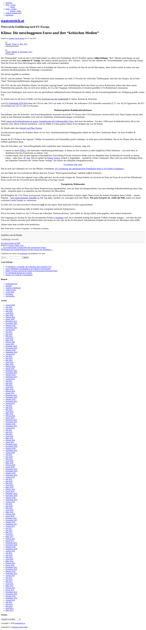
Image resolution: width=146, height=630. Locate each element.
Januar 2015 (9, 590)
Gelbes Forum (10, 290)
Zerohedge (9, 294)
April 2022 (9, 412)
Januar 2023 (9, 393)
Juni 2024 (9, 358)
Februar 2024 (10, 366)
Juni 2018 (9, 506)
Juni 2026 (9, 309)
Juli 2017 (8, 528)
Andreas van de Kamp (11, 235)
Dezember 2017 (11, 518)
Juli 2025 (8, 332)
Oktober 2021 (10, 424)
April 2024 (9, 362)
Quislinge (59, 217)
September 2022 (11, 401)
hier (28, 158)
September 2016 (11, 549)
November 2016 (11, 545)
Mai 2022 (8, 410)
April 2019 (9, 485)
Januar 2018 (9, 516)
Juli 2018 (8, 504)
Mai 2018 (8, 508)
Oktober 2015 (10, 571)
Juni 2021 (9, 432)
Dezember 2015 (11, 567)
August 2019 (10, 477)
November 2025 (11, 323)
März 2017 (9, 537)
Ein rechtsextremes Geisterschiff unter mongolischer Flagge (23, 248)
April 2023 (9, 387)
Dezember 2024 (11, 346)
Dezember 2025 (11, 321)
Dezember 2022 (11, 395)
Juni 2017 (9, 530)
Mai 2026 (8, 311)
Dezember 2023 (11, 371)
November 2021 (11, 422)
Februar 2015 (10, 588)
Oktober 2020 (10, 448)
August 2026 (10, 305)
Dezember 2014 (11, 592)
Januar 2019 (9, 491)
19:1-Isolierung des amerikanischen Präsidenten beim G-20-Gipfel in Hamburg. (89, 168)
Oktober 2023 (10, 375)
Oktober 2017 (10, 522)
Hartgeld (8, 286)
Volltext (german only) (13, 13)
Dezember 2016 (11, 543)
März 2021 (9, 438)
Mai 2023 (8, 385)
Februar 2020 (10, 465)
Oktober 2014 (10, 596)
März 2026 (9, 315)
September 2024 (11, 352)
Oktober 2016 (10, 547)
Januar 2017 (9, 541)
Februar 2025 (10, 342)
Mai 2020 (8, 459)
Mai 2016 (8, 557)
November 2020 (11, 446)
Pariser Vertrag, (53, 158)
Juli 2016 (8, 553)
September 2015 (11, 573)
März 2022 (9, 414)
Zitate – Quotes (11, 9)
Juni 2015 (9, 580)
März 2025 (9, 340)
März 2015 (9, 586)
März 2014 (9, 610)
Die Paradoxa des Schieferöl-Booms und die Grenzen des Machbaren (27, 250)
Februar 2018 (10, 514)
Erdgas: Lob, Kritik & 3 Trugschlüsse (19, 275)
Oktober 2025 (10, 325)
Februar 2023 (10, 391)
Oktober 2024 (10, 350)
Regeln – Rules (15, 11)
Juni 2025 (9, 334)
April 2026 (9, 313)
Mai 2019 (8, 483)
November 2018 (11, 496)
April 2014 (9, 608)
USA (22, 245)
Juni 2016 (9, 555)
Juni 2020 (9, 457)
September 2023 (11, 377)
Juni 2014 (9, 604)
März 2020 (9, 463)
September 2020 (11, 450)
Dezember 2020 (11, 444)
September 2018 (11, 500)
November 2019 (11, 471)
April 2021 (9, 436)
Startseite (8, 3)
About (12, 7)
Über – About (10, 5)
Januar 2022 (9, 418)
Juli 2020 (8, 455)
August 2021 (10, 428)
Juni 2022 (9, 407)
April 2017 (9, 535)
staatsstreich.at (20, 623)
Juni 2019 (9, 481)
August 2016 (10, 551)
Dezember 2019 (11, 469)
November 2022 (11, 397)
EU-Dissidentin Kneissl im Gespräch (18, 273)
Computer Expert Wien (19, 627)
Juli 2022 (8, 405)
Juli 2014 (8, 602)
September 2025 (11, 328)
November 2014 (11, 594)
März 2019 (9, 487)
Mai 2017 (8, 532)
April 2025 (9, 338)
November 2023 (11, 373)
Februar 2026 (10, 317)
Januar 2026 (9, 319)
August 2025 (10, 330)
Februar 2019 (10, 489)
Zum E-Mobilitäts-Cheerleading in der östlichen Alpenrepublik (28, 269)
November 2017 (11, 520)
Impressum (9, 15)
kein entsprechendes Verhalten (24, 198)
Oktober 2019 (10, 473)
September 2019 (11, 475)
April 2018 (9, 510)
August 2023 (10, 379)
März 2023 (9, 389)
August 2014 (10, 600)
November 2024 (11, 348)
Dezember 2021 (11, 420)
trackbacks (24, 253)
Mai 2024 (8, 360)
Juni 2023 (9, 383)
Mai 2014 (8, 606)
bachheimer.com (11, 284)
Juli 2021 (8, 430)
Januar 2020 (9, 467)
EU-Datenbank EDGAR (16, 103)
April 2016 (9, 559)
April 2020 (9, 461)
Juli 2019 (8, 479)
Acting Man (9, 292)
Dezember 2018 (11, 494)
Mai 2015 (8, 582)
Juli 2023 (8, 381)
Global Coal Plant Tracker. (30, 128)
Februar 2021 (10, 440)
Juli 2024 (8, 356)
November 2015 (11, 569)
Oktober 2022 (10, 399)
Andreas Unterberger (13, 288)
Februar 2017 (10, 539)
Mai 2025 (8, 336)
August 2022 (10, 403)
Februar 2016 (10, 563)
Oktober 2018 (10, 498)
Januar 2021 (9, 442)
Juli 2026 (8, 307)
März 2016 (9, 561)
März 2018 (9, 512)
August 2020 (10, 453)
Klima (17, 245)
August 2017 (10, 526)
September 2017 (11, 524)
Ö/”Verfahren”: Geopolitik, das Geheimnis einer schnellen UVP (28, 267)
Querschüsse (10, 296)
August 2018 (10, 502)
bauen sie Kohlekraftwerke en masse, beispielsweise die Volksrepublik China (40, 121)
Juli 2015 (8, 578)
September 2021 (11, 426)
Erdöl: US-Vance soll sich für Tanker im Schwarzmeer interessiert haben (31, 271)
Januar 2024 (9, 369)
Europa (11, 245)
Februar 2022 (10, 416)
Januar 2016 (9, 565)
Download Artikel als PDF (10, 243)
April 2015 (9, 584)
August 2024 (10, 354)
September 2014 (11, 598)
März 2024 (9, 364)
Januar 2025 (9, 344)
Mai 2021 (8, 434)
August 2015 (10, 575)
